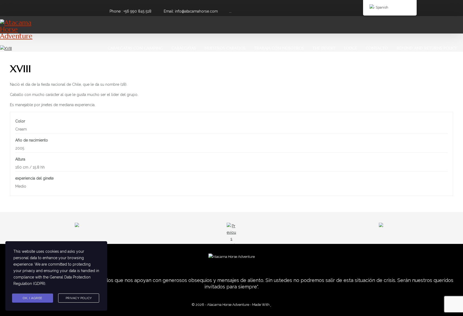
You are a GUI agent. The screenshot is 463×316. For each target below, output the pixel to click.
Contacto (377, 48)
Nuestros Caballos (224, 48)
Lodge (350, 48)
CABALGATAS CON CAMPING (135, 48)
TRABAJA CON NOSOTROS (279, 48)
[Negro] (127, 229)
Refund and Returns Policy (427, 48)
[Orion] (336, 229)
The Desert (323, 48)
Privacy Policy (79, 298)
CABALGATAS (183, 48)
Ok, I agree (32, 298)
